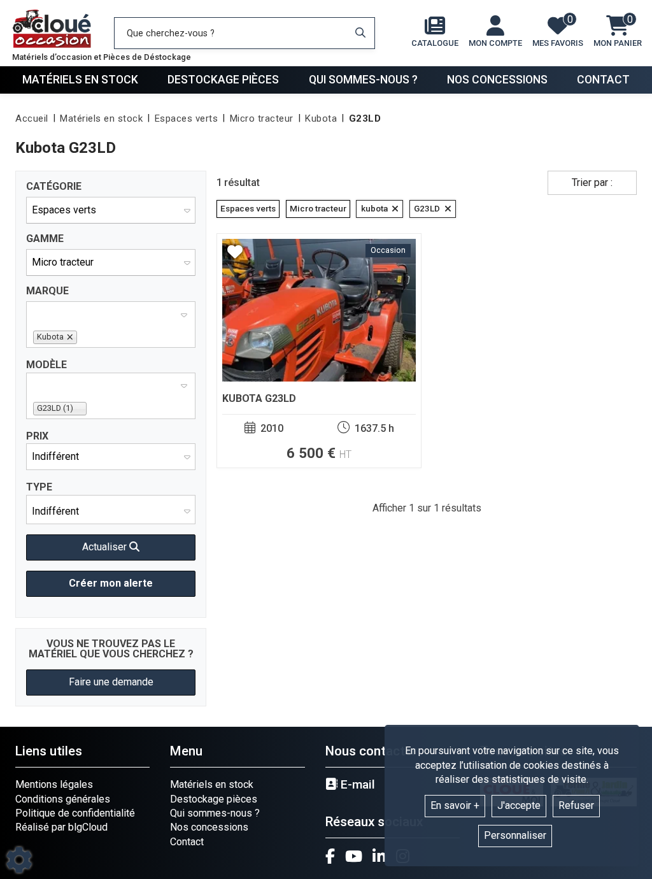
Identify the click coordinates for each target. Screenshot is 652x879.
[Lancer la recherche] (360, 33)
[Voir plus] (319, 350)
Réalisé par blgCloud (61, 827)
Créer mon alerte (111, 583)
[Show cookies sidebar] (19, 860)
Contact (603, 79)
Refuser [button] (576, 805)
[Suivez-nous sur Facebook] (330, 856)
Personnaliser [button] (515, 835)
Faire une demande (111, 682)
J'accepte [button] (519, 805)
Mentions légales (54, 784)
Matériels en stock (80, 79)
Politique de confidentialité (75, 813)
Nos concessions (497, 79)
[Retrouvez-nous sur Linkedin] (379, 856)
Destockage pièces (223, 79)
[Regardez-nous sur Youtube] (353, 856)
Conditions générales (62, 799)
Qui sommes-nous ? (363, 79)
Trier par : (592, 182)
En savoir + (454, 805)
